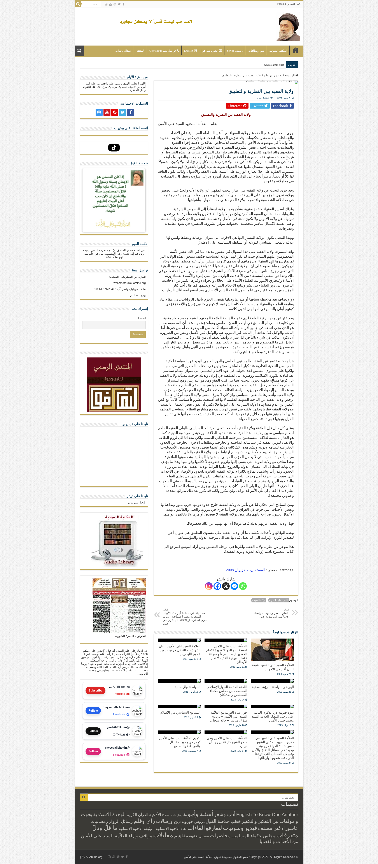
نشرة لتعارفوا (209, 50)
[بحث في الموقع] (78, 4)
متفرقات (287, 835)
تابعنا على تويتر (137, 496)
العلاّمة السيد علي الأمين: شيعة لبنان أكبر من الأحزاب (273, 667)
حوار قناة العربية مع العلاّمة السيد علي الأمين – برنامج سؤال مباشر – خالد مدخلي (228, 716)
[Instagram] (209, 586)
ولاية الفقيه (259, 600)
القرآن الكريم (137, 815)
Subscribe (95, 690)
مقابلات (163, 835)
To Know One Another (275, 814)
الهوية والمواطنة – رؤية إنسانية (273, 687)
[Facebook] (123, 4)
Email (142, 318)
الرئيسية (295, 50)
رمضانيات (99, 821)
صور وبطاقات (256, 50)
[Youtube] (110, 4)
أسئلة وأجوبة (198, 814)
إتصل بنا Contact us (172, 815)
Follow (93, 710)
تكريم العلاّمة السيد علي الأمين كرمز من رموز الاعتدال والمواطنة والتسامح (180, 742)
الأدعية (155, 814)
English (188, 50)
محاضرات (220, 835)
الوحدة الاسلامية (109, 814)
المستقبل (245, 570)
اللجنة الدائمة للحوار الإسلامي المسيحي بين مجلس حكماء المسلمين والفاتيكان (226, 691)
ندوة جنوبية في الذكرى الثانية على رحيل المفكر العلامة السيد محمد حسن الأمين (273, 716)
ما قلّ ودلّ (105, 827)
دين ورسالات (168, 821)
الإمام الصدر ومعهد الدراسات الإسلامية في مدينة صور (270, 613)
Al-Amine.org (94, 857)
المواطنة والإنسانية (188, 687)
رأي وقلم (144, 821)
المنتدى (140, 50)
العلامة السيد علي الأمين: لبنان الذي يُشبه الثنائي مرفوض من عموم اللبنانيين (180, 650)
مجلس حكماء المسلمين (253, 835)
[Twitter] (119, 4)
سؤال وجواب (123, 50)
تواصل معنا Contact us (162, 50)
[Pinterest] (115, 4)
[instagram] (106, 4)
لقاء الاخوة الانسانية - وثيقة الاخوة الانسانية (153, 828)
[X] (226, 586)
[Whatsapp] (243, 586)
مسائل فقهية (199, 836)
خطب (236, 821)
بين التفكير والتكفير (260, 821)
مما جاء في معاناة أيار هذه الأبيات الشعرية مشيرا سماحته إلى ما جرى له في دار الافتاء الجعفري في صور (185, 616)
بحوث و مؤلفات (273, 75)
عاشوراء (290, 828)
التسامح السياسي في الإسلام (180, 712)
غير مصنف (269, 828)
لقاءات (195, 828)
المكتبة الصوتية (278, 50)
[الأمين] (288, 25)
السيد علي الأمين (279, 600)
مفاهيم (181, 835)
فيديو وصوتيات (240, 828)
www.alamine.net (274, 64)
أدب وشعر (224, 814)
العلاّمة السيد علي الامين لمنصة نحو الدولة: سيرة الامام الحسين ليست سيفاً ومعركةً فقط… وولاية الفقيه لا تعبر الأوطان (226, 654)
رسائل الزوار (121, 821)
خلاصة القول (218, 821)
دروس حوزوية (193, 821)
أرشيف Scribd (235, 50)
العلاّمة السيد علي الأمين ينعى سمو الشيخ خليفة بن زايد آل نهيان (227, 742)
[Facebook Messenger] (234, 586)
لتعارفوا (213, 828)
